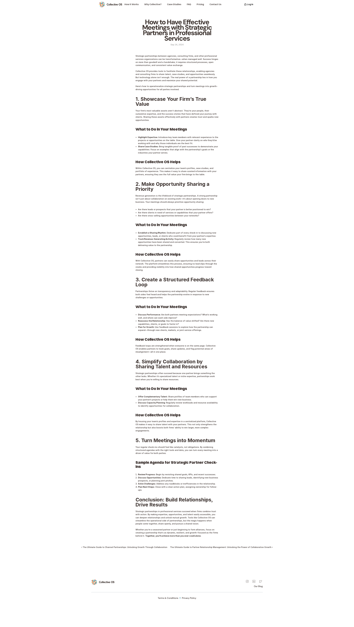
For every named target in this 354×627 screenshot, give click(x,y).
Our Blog (258, 586)
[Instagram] (247, 581)
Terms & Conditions (168, 598)
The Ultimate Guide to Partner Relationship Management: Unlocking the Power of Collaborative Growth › (221, 547)
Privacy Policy (189, 598)
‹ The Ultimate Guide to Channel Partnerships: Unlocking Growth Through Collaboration (124, 547)
